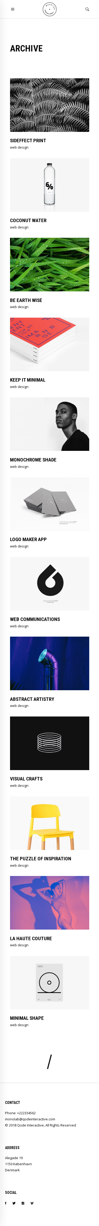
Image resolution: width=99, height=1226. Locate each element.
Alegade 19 (14, 1157)
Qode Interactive (30, 1125)
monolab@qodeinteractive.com (30, 1119)
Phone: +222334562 (20, 1113)
